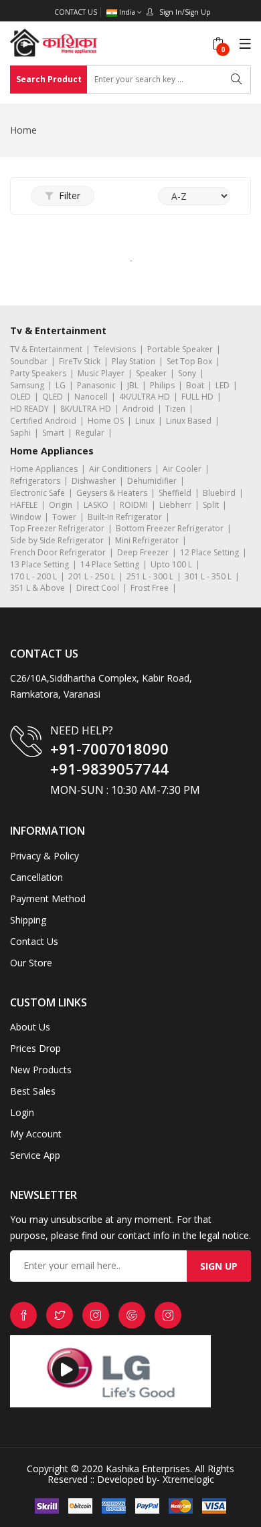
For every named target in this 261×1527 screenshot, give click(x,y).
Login (22, 1112)
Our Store (31, 962)
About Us (30, 1026)
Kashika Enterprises (146, 1468)
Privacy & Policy (44, 855)
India (127, 12)
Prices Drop (35, 1048)
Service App (35, 1155)
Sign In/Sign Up (181, 12)
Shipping (28, 920)
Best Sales (33, 1091)
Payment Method (48, 898)
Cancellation (36, 877)
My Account (36, 1133)
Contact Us (75, 12)
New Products (41, 1069)
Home (23, 130)
